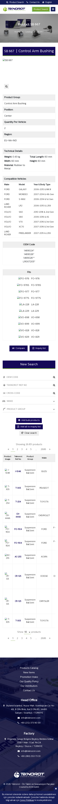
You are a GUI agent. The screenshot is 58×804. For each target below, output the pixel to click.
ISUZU (44, 472)
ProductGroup (30, 458)
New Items (29, 673)
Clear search (30, 433)
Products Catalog (29, 668)
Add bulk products (30, 420)
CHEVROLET (44, 516)
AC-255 (18, 557)
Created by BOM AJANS (29, 787)
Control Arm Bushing (15, 104)
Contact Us (29, 691)
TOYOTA (44, 502)
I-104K (18, 472)
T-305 (18, 488)
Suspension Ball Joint (30, 471)
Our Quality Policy (29, 682)
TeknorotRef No (18, 458)
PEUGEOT (44, 488)
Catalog (28, 32)
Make (44, 458)
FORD (44, 529)
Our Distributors (29, 686)
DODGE (44, 576)
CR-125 (18, 576)
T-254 (18, 502)
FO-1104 (18, 529)
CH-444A (18, 515)
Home (17, 32)
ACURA (44, 557)
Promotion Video (29, 677)
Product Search (41, 9)
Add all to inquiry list (30, 427)
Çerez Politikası (27, 800)
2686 (43, 449)
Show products (29, 632)
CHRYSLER (44, 601)
